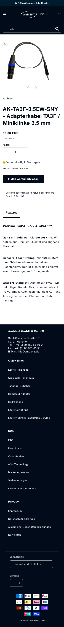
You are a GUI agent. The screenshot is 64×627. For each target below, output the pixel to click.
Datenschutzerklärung (21, 518)
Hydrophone (15, 401)
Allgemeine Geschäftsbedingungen (29, 526)
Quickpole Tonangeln (21, 377)
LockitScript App (18, 409)
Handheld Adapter (19, 393)
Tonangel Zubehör (19, 385)
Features (11, 212)
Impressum (15, 510)
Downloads (15, 448)
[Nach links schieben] (28, 87)
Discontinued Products (22, 488)
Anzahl (6, 144)
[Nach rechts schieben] (36, 87)
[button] (5, 14)
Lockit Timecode (18, 369)
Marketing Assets (18, 472)
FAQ (10, 440)
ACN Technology (18, 464)
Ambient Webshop (30, 620)
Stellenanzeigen (18, 480)
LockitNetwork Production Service (29, 417)
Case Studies (16, 456)
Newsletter (14, 534)
